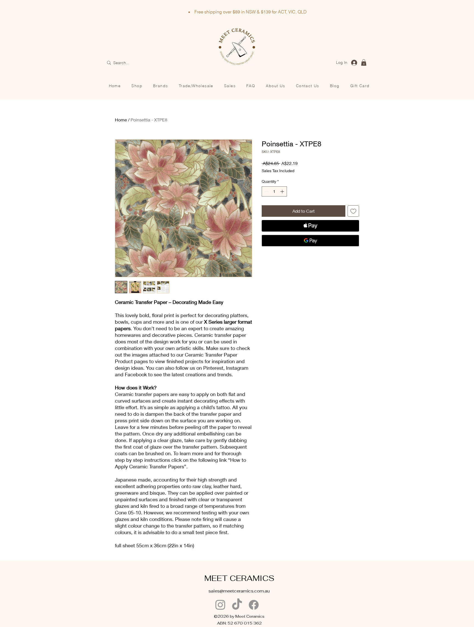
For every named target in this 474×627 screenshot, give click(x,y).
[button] (363, 62)
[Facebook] (253, 604)
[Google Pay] (310, 240)
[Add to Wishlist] (353, 211)
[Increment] (282, 191)
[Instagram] (220, 604)
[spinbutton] (274, 191)
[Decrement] (266, 191)
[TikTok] (237, 604)
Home (121, 119)
